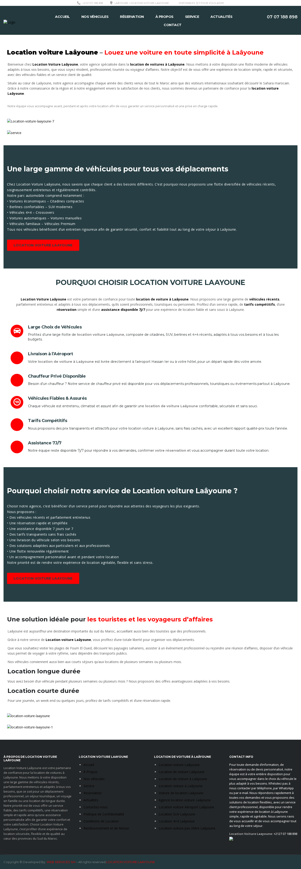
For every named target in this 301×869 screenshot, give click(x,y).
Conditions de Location (101, 821)
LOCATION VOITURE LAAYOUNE (43, 245)
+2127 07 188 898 (92, 3)
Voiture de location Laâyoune (181, 793)
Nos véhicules (95, 17)
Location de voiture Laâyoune (181, 772)
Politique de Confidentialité (103, 814)
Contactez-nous (95, 807)
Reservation (92, 793)
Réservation (132, 17)
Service (192, 17)
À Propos (164, 17)
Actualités (221, 17)
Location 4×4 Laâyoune (177, 821)
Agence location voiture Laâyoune (185, 800)
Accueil (62, 17)
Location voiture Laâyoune (179, 764)
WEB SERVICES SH (61, 862)
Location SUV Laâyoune (177, 814)
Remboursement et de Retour (106, 828)
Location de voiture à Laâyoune (183, 779)
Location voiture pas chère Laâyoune (187, 828)
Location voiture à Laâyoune (180, 786)
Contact (173, 25)
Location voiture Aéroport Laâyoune (186, 807)
